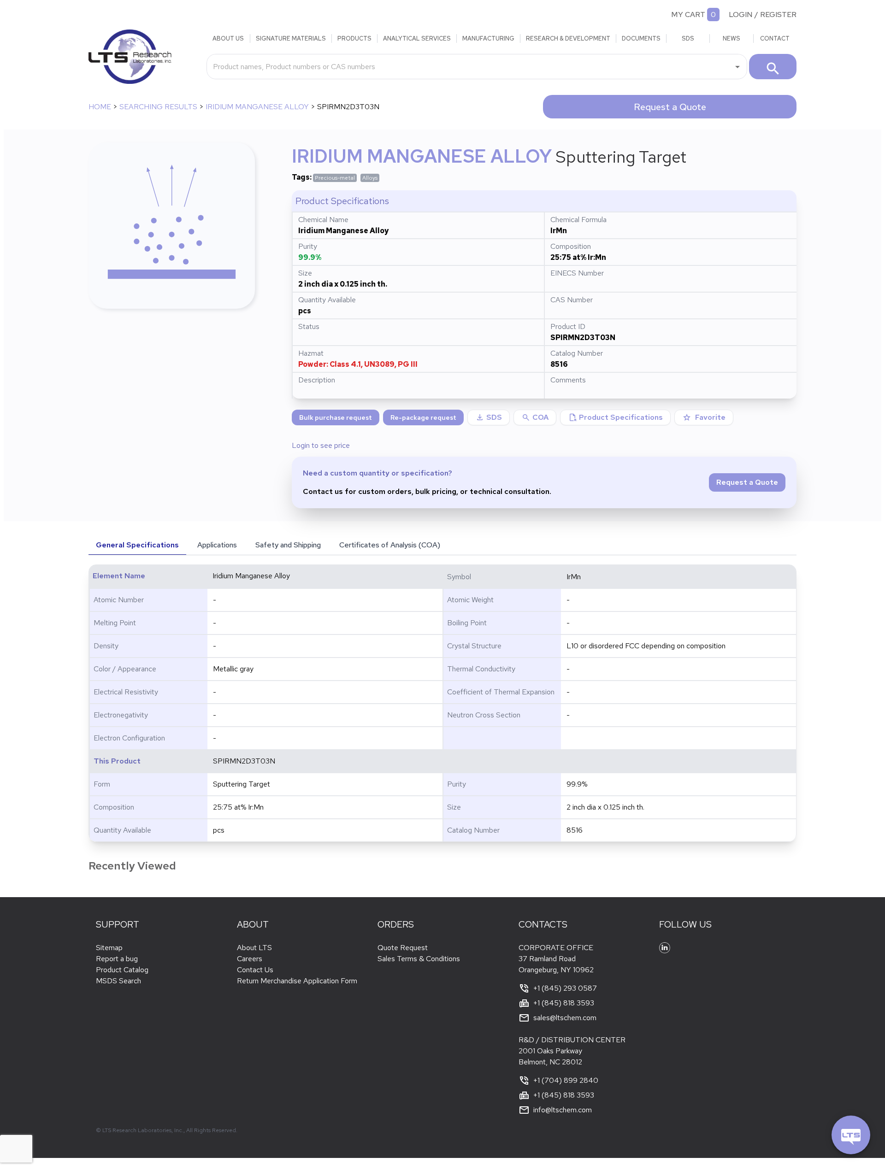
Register (778, 14)
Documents (641, 38)
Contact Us (255, 970)
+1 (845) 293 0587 (565, 988)
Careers (249, 958)
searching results (158, 107)
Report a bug (117, 958)
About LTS (254, 947)
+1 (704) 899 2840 (565, 1080)
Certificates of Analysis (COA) (389, 545)
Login (741, 14)
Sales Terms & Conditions (419, 958)
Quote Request (403, 947)
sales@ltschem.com (564, 1017)
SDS (688, 38)
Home (99, 107)
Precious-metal (335, 178)
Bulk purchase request (335, 417)
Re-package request (423, 417)
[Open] (737, 66)
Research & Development (568, 38)
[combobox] (470, 66)
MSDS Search (118, 981)
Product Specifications (615, 417)
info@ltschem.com (562, 1110)
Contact (775, 38)
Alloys (370, 178)
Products (354, 38)
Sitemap (109, 947)
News (731, 38)
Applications (217, 545)
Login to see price (321, 445)
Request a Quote (670, 107)
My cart (688, 14)
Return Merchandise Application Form (297, 981)
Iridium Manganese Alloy (257, 107)
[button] (534, 417)
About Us (228, 38)
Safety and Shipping (288, 545)
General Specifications (137, 545)
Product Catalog (122, 970)
